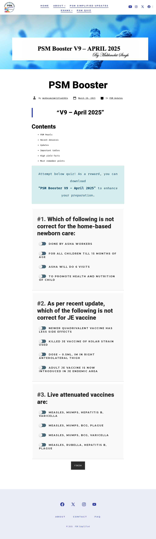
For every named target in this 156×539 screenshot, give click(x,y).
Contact (80, 517)
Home (45, 6)
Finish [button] (78, 465)
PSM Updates (116, 98)
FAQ (98, 517)
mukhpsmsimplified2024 (55, 98)
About (58, 6)
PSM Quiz (84, 10)
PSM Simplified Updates (89, 6)
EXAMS (66, 10)
